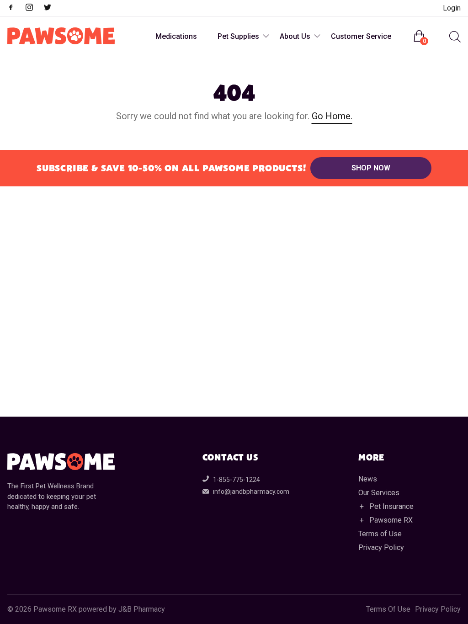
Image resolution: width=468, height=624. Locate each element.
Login (452, 8)
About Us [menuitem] (295, 36)
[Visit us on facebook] (15, 8)
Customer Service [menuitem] (361, 36)
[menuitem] (453, 36)
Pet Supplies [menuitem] (238, 36)
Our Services (378, 492)
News (367, 479)
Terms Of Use (388, 609)
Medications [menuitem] (176, 36)
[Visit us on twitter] (52, 8)
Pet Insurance (391, 506)
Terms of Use (380, 533)
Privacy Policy (381, 547)
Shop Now (370, 168)
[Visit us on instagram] (34, 8)
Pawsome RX (391, 520)
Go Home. (332, 116)
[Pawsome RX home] (61, 36)
